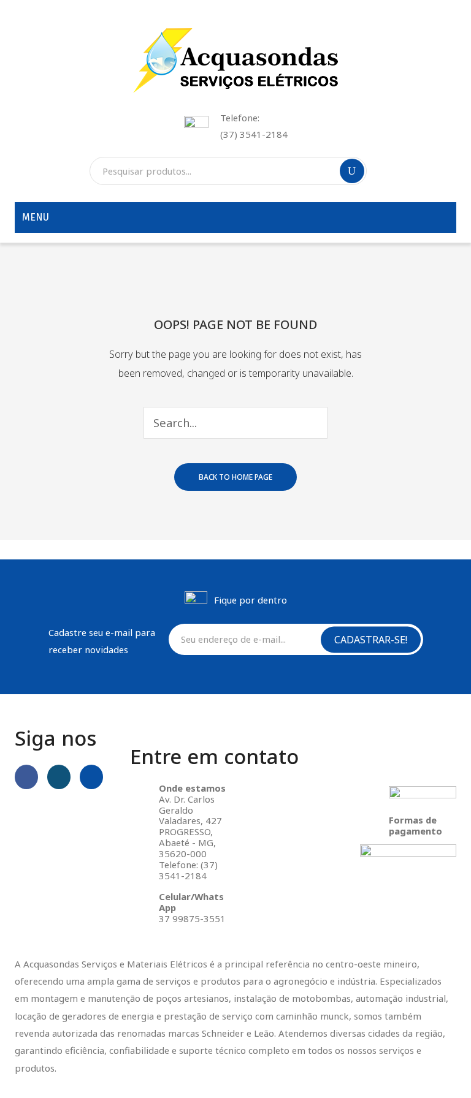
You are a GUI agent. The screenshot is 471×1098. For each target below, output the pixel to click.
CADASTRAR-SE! (370, 639)
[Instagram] (59, 777)
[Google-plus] (91, 777)
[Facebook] (26, 777)
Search (352, 171)
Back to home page (235, 477)
